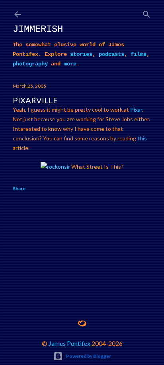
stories (81, 54)
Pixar (136, 109)
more (70, 64)
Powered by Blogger (88, 356)
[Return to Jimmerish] (82, 323)
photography (30, 64)
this (142, 138)
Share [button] (19, 188)
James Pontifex (69, 343)
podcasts (111, 54)
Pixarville (35, 100)
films (138, 54)
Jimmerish (38, 29)
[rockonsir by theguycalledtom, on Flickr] (55, 166)
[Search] (146, 12)
